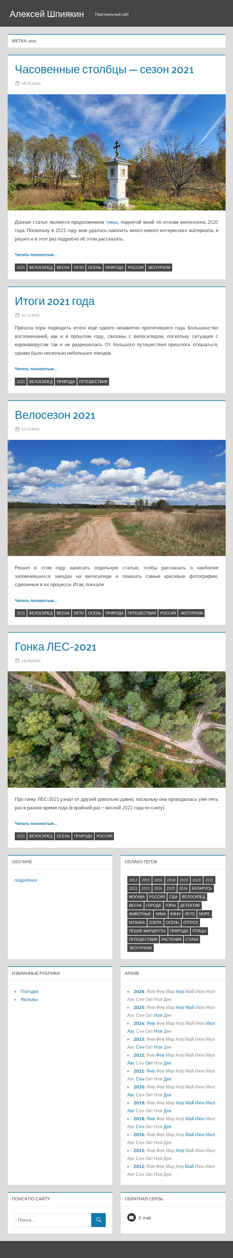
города (153, 905)
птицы (199, 931)
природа (114, 267)
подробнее (26, 880)
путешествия (93, 381)
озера (155, 922)
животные (140, 914)
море (204, 914)
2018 (171, 880)
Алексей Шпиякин (47, 13)
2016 (158, 880)
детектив (190, 905)
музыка (137, 922)
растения (171, 939)
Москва (137, 897)
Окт (149, 1063)
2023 (146, 888)
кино (175, 914)
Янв (151, 1023)
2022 (133, 888)
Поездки (29, 991)
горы (170, 905)
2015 (146, 880)
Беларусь (202, 888)
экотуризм (159, 267)
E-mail (145, 1218)
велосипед (41, 267)
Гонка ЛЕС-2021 (55, 646)
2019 (184, 880)
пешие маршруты (147, 931)
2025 (171, 888)
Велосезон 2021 (55, 415)
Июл (210, 1023)
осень (94, 267)
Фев (160, 1055)
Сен (140, 1047)
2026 (183, 888)
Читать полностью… (36, 254)
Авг (131, 1031)
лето (79, 267)
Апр (180, 991)
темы (112, 222)
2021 (21, 267)
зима (160, 914)
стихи (192, 939)
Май (189, 1007)
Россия (135, 267)
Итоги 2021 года (55, 301)
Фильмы (29, 999)
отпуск (190, 922)
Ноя (158, 1015)
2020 (196, 880)
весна (63, 267)
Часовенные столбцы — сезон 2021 (104, 69)
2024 (158, 888)
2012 (133, 880)
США (173, 897)
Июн (200, 1103)
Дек (167, 1063)
